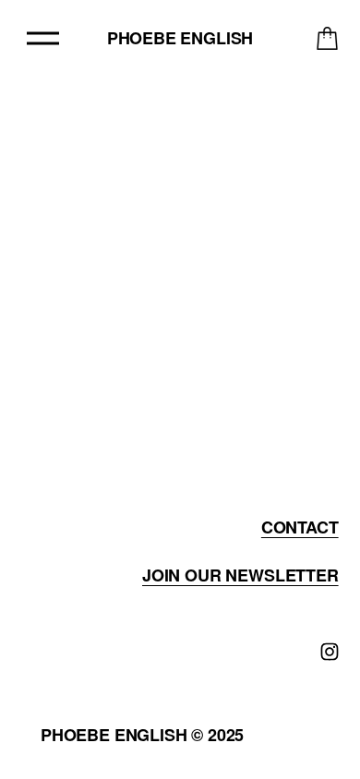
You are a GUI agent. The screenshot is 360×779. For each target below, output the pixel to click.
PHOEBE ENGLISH (180, 38)
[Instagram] (329, 651)
